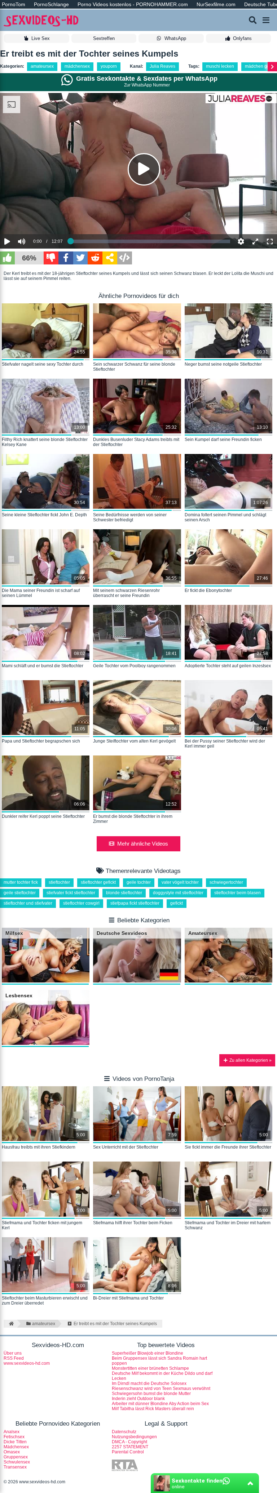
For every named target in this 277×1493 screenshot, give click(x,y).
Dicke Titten (15, 1441)
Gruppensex (16, 1456)
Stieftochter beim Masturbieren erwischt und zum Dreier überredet (45, 1301)
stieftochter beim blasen (237, 892)
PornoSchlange (51, 4)
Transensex (15, 1467)
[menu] (266, 20)
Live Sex (40, 38)
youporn (109, 66)
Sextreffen (104, 38)
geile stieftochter (20, 892)
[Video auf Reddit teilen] (95, 257)
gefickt (176, 903)
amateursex (42, 66)
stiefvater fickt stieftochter (71, 892)
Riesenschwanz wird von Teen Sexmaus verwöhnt (161, 1388)
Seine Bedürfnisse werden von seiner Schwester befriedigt (130, 517)
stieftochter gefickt (98, 882)
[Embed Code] (124, 257)
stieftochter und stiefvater (28, 903)
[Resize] (255, 241)
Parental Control (128, 1451)
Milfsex (14, 933)
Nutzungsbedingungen (134, 1436)
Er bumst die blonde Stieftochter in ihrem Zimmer (132, 819)
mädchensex (77, 66)
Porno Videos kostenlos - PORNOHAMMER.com (133, 4)
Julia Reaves (162, 66)
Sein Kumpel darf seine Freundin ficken (223, 439)
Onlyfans (242, 38)
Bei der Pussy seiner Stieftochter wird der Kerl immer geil (225, 744)
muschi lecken (220, 66)
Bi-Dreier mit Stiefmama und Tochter (128, 1298)
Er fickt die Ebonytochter (208, 590)
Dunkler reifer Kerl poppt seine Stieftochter (43, 816)
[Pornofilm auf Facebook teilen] (65, 257)
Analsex (11, 1431)
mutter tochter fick (21, 882)
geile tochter (139, 882)
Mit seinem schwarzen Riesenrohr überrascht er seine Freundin (126, 593)
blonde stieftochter (124, 892)
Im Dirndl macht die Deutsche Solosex (149, 1383)
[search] (253, 20)
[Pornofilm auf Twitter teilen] (80, 257)
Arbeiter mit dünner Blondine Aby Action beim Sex (160, 1403)
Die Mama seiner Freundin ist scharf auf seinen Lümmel (41, 593)
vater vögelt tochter (180, 882)
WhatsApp (175, 38)
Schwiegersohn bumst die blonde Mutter (151, 1393)
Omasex (12, 1451)
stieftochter (59, 882)
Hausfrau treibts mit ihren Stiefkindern (38, 1147)
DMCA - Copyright (129, 1441)
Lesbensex (18, 995)
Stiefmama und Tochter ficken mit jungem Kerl (42, 1225)
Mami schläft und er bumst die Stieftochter (42, 665)
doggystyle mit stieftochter (178, 892)
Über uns (13, 1353)
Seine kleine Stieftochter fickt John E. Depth (44, 514)
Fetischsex (14, 1436)
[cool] (7, 257)
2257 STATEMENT (130, 1446)
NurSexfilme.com (216, 4)
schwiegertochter (226, 882)
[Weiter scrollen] (272, 66)
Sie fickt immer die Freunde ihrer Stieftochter (228, 1147)
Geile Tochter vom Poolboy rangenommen (134, 665)
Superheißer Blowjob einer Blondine (147, 1353)
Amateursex (202, 933)
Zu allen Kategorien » (250, 1060)
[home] (10, 1324)
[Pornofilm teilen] (109, 257)
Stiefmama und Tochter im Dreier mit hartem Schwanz (228, 1225)
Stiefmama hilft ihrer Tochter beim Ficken (132, 1222)
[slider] (34, 219)
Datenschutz (124, 1431)
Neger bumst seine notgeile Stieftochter (223, 364)
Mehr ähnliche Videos (142, 844)
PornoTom (13, 4)
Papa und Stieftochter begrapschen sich (41, 741)
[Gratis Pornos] (41, 20)
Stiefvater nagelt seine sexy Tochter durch (42, 364)
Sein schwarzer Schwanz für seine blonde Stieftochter (134, 367)
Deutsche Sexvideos (122, 933)
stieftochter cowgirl (81, 903)
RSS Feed (14, 1358)
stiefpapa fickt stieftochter (134, 903)
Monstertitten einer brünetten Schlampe (150, 1368)
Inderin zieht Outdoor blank (138, 1398)
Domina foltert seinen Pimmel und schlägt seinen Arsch (225, 517)
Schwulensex (17, 1462)
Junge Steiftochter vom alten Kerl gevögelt (134, 741)
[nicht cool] (51, 257)
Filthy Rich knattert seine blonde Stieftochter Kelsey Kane (45, 442)
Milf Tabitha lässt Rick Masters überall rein (153, 1408)
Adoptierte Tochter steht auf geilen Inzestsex (228, 665)
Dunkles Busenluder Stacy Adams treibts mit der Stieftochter (136, 442)
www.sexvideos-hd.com (27, 1363)
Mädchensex (16, 1446)
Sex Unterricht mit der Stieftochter (125, 1147)
